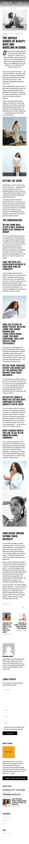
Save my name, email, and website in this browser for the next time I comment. (14, 728)
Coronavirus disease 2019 (11, 794)
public (4, 823)
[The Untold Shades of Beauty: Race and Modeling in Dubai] (9, 649)
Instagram (7, 778)
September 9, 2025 (7, 33)
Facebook (13, 778)
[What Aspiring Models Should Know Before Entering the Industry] (7, 803)
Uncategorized (6, 817)
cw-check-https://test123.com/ (14, 790)
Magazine (5, 604)
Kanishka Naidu (19, 33)
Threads (17, 778)
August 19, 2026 (7, 792)
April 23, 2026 (15, 807)
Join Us (9, 773)
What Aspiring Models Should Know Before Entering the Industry (19, 801)
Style (9, 604)
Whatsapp (22, 778)
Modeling (5, 35)
